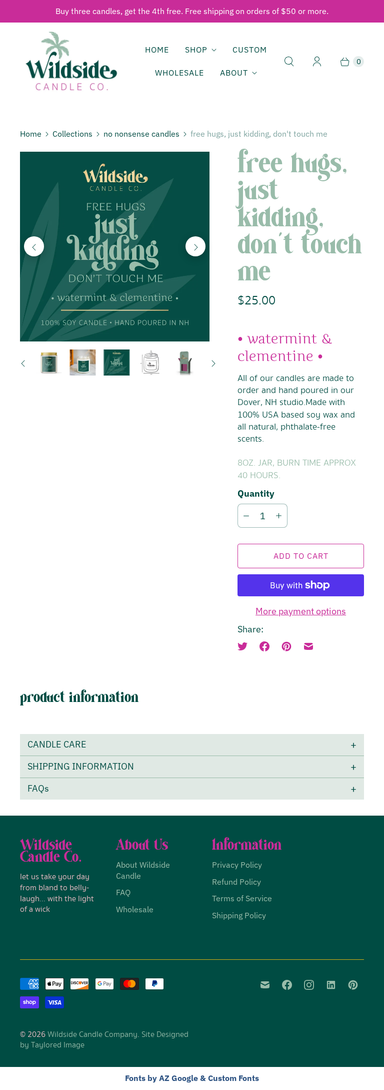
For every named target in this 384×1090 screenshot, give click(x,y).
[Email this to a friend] (309, 646)
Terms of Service (242, 898)
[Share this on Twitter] (246, 646)
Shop (196, 50)
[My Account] (317, 62)
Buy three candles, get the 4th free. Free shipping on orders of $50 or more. (192, 11)
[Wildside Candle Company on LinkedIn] (331, 985)
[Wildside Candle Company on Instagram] (309, 985)
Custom (249, 50)
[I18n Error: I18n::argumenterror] (49, 362)
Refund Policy (236, 882)
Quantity (256, 493)
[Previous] (34, 246)
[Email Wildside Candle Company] (265, 985)
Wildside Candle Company (93, 1034)
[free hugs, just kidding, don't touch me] (115, 246)
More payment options (301, 611)
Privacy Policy (237, 865)
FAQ (123, 892)
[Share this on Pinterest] (287, 646)
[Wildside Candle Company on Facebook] (287, 985)
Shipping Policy (239, 915)
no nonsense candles (142, 134)
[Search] (289, 62)
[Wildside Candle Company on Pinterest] (353, 985)
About (234, 73)
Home (157, 50)
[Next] (196, 246)
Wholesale (179, 73)
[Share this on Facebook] (265, 646)
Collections (72, 134)
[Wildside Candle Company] (71, 61)
